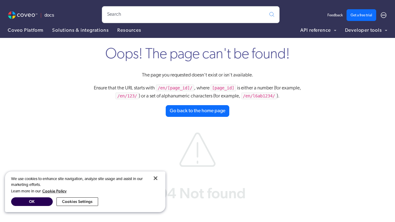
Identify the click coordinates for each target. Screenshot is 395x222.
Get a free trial (361, 15)
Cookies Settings (77, 201)
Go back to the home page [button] (197, 111)
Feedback (335, 15)
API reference (316, 30)
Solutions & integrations (80, 30)
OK (32, 201)
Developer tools (364, 30)
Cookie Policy (54, 191)
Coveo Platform (26, 30)
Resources (129, 30)
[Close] (155, 178)
